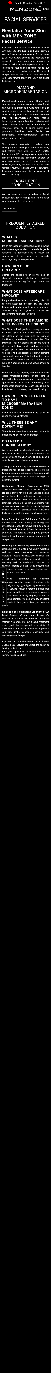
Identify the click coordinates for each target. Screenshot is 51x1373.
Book (46, 9)
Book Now (9, 208)
